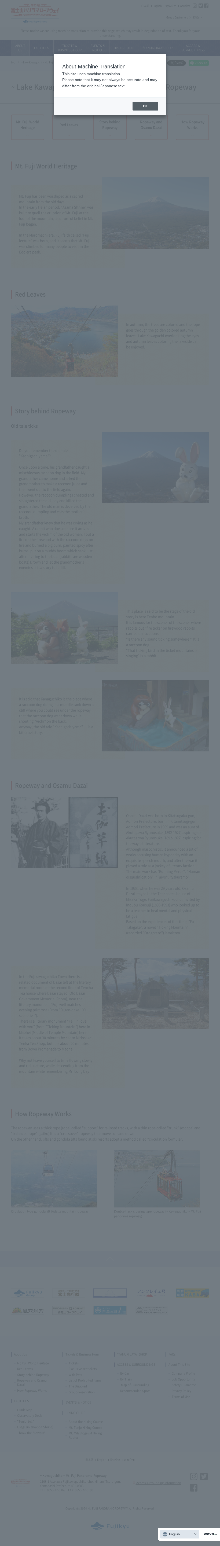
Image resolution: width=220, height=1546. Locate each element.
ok (145, 106)
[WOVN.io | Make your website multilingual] (209, 1534)
